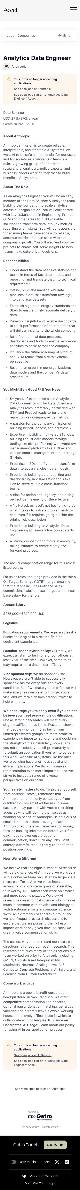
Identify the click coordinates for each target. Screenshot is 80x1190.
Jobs (46, 1162)
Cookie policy (50, 1126)
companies (26, 35)
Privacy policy (30, 1126)
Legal (52, 1183)
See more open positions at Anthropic (40, 1088)
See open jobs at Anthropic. (32, 88)
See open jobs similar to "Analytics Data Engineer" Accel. (41, 96)
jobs (10, 35)
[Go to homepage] (10, 9)
